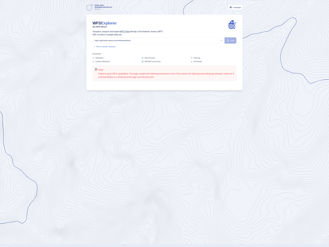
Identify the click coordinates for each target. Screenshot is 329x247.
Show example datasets (106, 46)
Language (237, 7)
